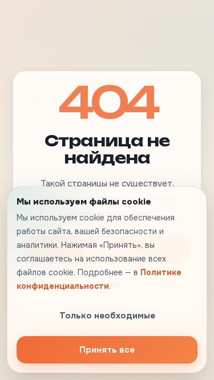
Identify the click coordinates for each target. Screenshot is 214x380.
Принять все (107, 350)
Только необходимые (107, 315)
